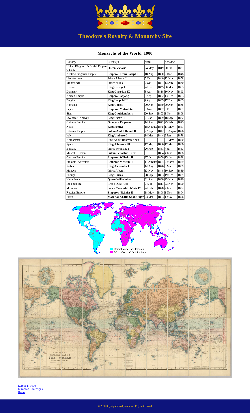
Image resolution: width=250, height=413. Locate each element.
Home (21, 392)
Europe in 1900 (27, 385)
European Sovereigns (30, 389)
